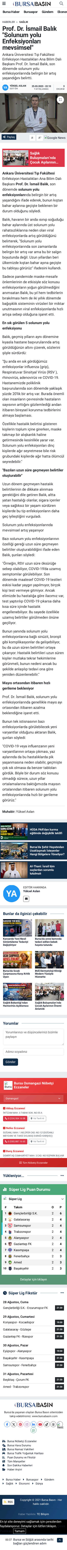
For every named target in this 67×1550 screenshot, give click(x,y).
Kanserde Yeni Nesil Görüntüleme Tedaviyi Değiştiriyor (15, 941)
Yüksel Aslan (31, 891)
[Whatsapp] (33, 1430)
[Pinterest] (20, 1424)
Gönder (11, 1062)
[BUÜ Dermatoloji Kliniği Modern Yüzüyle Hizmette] (49, 959)
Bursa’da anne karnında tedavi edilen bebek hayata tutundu (48, 941)
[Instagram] (27, 1424)
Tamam (19, 1531)
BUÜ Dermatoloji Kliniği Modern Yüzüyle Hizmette (48, 973)
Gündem (47, 12)
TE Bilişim (43, 1514)
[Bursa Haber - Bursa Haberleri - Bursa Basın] (32, 3)
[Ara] (61, 3)
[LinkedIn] (33, 1424)
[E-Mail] (26, 899)
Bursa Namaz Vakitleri (20, 1449)
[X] (14, 1424)
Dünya (39, 1483)
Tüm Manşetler (16, 1461)
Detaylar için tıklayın (33, 1279)
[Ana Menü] (4, 3)
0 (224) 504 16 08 (16, 1118)
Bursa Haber (11, 12)
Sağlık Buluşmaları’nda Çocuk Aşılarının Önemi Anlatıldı (48, 1005)
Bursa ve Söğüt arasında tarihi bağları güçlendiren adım (33, 1541)
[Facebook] (7, 1424)
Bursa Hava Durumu (19, 1445)
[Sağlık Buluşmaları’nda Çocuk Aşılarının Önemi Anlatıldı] (49, 991)
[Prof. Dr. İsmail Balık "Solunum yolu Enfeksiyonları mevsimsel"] (33, 113)
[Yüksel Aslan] (11, 893)
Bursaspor (31, 12)
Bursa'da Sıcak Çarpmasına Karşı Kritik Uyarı (16, 973)
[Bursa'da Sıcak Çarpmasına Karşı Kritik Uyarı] (17, 959)
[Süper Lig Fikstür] (62, 1293)
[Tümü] (62, 1175)
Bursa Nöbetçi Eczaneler (22, 1441)
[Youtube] (40, 1424)
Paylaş (11, 137)
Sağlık (23, 22)
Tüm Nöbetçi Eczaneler (35, 1162)
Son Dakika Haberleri (20, 1465)
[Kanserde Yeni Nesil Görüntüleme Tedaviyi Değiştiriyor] (17, 927)
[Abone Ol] (55, 137)
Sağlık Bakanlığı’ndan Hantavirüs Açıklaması (16, 1004)
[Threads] (53, 1424)
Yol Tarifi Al (38, 1118)
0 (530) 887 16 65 (16, 1141)
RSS (10, 1502)
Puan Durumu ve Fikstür (21, 1457)
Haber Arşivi (14, 1469)
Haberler (8, 22)
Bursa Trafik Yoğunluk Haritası (25, 1453)
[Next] (60, 1424)
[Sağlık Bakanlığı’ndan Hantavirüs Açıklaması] (17, 991)
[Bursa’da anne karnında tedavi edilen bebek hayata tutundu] (49, 927)
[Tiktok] (47, 1424)
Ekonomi (24, 1483)
